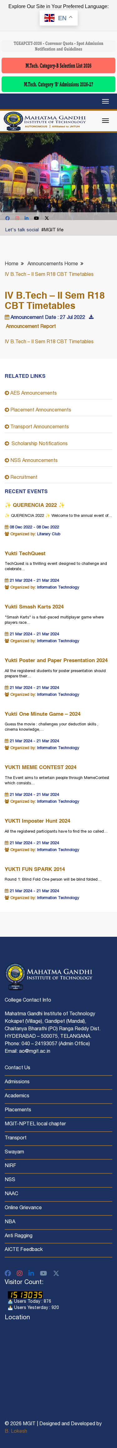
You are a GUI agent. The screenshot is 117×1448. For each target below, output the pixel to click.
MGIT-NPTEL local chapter (35, 1124)
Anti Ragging (18, 1236)
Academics (17, 1096)
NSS (10, 1180)
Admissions (17, 1082)
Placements (18, 1110)
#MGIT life (52, 230)
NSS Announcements (33, 461)
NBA (10, 1222)
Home (11, 264)
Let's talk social (22, 230)
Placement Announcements (40, 410)
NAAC (11, 1194)
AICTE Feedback (24, 1250)
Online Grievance (23, 1208)
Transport (16, 1138)
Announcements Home (52, 264)
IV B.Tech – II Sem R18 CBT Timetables (49, 342)
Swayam (14, 1152)
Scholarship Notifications (38, 444)
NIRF (10, 1166)
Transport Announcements (39, 427)
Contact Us (17, 1068)
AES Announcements (33, 393)
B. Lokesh (16, 1431)
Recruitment (23, 477)
